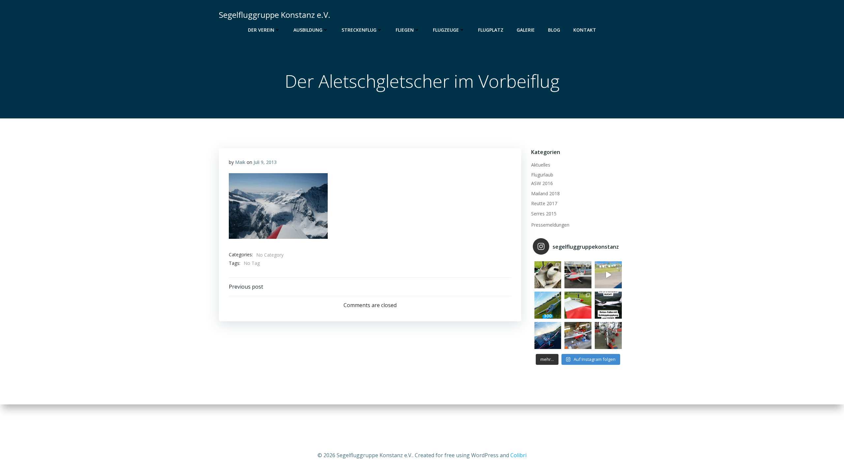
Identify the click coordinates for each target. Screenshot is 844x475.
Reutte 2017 (544, 203)
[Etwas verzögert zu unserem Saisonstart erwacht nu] (577, 274)
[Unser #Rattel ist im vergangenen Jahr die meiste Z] (547, 274)
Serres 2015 (544, 213)
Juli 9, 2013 (265, 162)
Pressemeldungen (550, 225)
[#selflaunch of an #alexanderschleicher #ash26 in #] (608, 274)
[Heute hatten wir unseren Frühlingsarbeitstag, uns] (577, 335)
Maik (240, 162)
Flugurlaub (542, 175)
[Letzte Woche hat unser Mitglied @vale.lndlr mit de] (547, 305)
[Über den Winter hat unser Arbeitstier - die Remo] (608, 335)
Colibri (518, 455)
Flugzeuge (446, 30)
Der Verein (261, 30)
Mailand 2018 (545, 193)
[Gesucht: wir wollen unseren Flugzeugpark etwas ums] (608, 305)
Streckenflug (359, 30)
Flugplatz (490, 30)
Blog (554, 30)
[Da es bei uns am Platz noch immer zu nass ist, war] (577, 305)
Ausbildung (307, 30)
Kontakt (584, 30)
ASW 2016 (542, 183)
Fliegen (405, 30)
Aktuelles (540, 165)
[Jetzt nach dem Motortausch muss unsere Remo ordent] (547, 335)
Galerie (526, 30)
